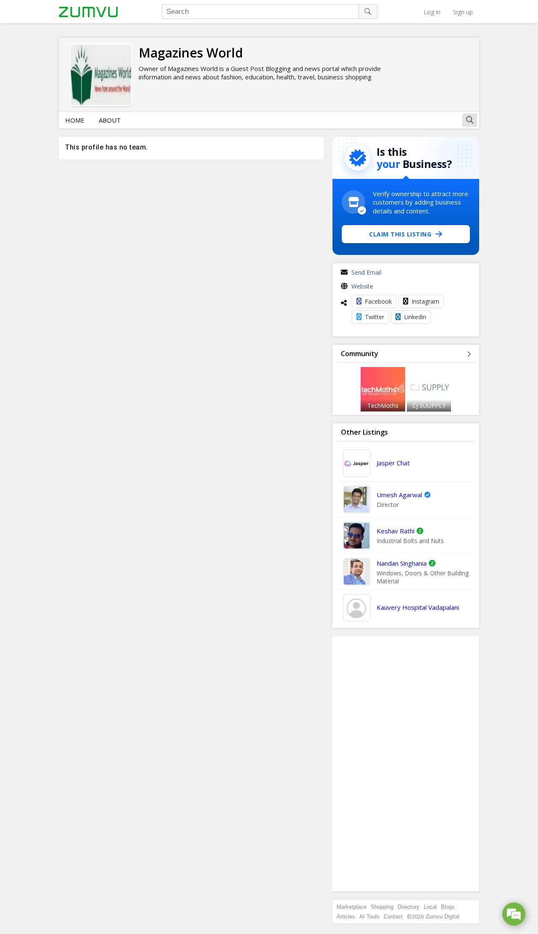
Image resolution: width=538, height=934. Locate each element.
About (110, 120)
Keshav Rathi (395, 531)
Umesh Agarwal (399, 495)
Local (430, 907)
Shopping (382, 907)
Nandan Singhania (402, 563)
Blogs (448, 907)
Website (362, 286)
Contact (393, 916)
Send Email (366, 272)
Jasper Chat (393, 463)
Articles (346, 916)
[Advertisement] (406, 764)
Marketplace (352, 907)
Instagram (425, 301)
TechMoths (382, 405)
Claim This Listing (400, 234)
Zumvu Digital (442, 916)
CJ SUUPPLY (429, 405)
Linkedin (415, 317)
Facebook (378, 301)
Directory (408, 907)
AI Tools (369, 916)
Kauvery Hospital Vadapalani (418, 607)
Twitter (374, 317)
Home (74, 120)
